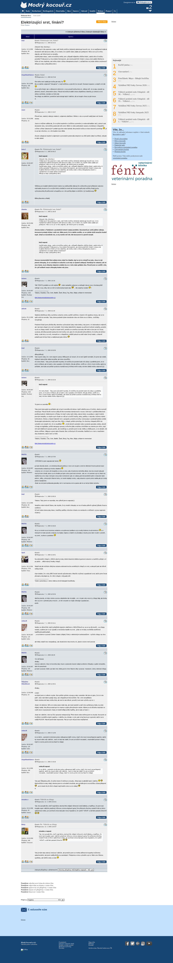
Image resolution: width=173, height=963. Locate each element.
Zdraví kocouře (120, 143)
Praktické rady (119, 145)
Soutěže (92, 11)
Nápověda (92, 942)
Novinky (61, 948)
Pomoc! (109, 11)
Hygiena (27, 25)
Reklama (114, 21)
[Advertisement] (132, 39)
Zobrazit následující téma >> (96, 32)
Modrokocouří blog (65, 946)
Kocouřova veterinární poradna (125, 147)
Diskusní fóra (26, 16)
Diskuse (101, 11)
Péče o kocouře (120, 141)
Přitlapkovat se (145, 2)
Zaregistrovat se (129, 2)
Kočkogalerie (48, 11)
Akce (69, 11)
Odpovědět (101, 68)
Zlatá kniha (60, 11)
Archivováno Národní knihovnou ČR (100, 948)
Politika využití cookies (66, 945)
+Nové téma (101, 22)
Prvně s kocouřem (120, 139)
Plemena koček (120, 152)
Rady (28, 11)
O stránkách (62, 942)
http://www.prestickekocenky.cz (45, 297)
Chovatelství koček (121, 149)
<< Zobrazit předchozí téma (75, 32)
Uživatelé (36, 16)
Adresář (84, 11)
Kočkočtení (36, 11)
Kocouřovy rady (119, 134)
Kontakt (91, 945)
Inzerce (76, 11)
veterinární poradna (120, 158)
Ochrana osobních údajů (66, 943)
